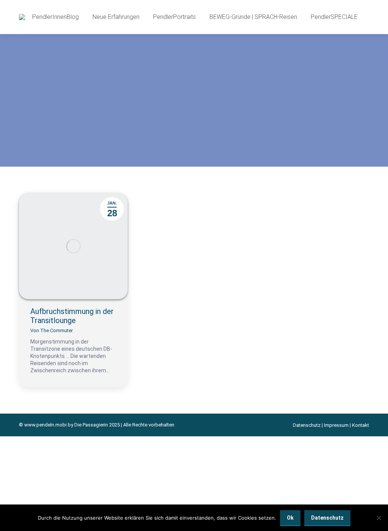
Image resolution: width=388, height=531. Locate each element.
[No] (378, 518)
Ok (290, 518)
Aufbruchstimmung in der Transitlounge (72, 316)
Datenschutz (307, 425)
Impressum (336, 425)
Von (51, 330)
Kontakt (360, 425)
